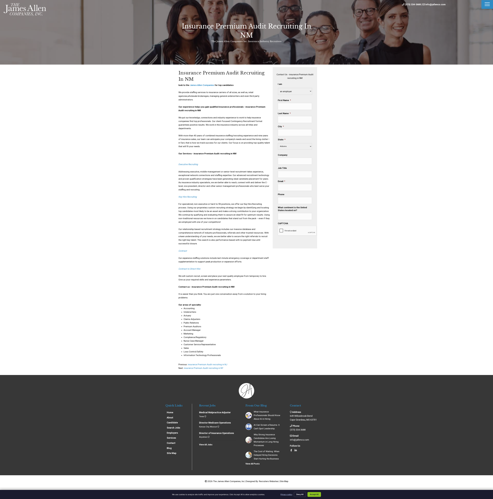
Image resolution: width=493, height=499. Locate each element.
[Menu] (487, 4)
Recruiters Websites (268, 481)
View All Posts (252, 463)
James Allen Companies (202, 85)
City (281, 126)
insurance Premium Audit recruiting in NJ (207, 364)
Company (282, 155)
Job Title (282, 168)
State (281, 139)
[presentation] (297, 231)
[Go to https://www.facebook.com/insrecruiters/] (291, 450)
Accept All (314, 494)
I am (280, 84)
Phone (281, 194)
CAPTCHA (283, 223)
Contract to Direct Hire (189, 269)
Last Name (284, 113)
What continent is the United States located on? (292, 209)
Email (281, 181)
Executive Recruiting (188, 164)
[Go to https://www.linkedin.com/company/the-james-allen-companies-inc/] (295, 450)
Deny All (300, 494)
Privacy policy (286, 494)
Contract (182, 251)
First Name (284, 100)
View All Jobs (205, 444)
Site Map (284, 481)
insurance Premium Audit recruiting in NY (203, 368)
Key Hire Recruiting (187, 197)
